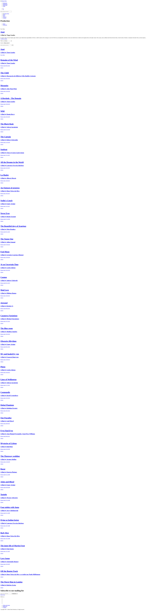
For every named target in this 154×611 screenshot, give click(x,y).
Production (5, 3)
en (3, 9)
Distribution (5, 4)
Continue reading (3, 38)
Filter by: (2, 40)
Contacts (4, 17)
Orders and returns (6, 605)
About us (4, 16)
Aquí (2, 32)
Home (4, 14)
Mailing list (5, 606)
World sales (5, 5)
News (4, 15)
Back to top (2, 594)
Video (4, 6)
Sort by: (1, 42)
